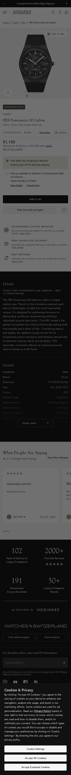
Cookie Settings (35, 748)
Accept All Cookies (35, 758)
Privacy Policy (42, 711)
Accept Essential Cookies (35, 767)
